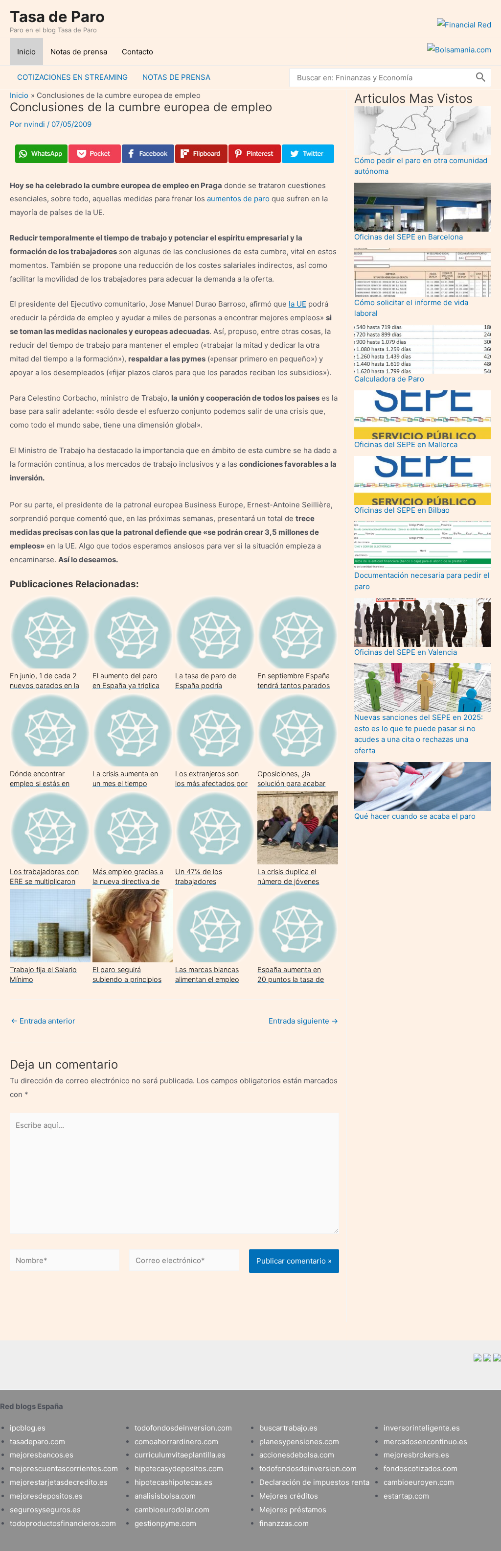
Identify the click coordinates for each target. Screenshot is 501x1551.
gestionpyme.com (165, 1523)
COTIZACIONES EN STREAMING (72, 77)
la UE (297, 304)
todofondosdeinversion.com (183, 1427)
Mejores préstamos (292, 1509)
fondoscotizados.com (420, 1468)
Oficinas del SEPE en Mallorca (405, 444)
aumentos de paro (238, 198)
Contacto (137, 51)
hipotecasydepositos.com (179, 1468)
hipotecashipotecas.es (173, 1482)
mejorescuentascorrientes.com (64, 1468)
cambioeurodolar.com (172, 1509)
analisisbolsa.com (165, 1496)
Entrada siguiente (303, 1021)
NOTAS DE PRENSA (176, 77)
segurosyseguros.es (45, 1509)
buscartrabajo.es (288, 1427)
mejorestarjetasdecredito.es (59, 1482)
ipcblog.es (28, 1427)
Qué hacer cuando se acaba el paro (415, 816)
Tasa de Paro (57, 16)
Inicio (26, 51)
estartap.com (406, 1496)
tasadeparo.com (37, 1441)
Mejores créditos (288, 1496)
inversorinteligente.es (422, 1427)
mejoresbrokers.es (416, 1454)
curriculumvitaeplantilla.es (180, 1454)
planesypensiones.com (299, 1441)
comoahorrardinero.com (176, 1441)
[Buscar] (481, 78)
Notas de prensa (78, 51)
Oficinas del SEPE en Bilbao (402, 510)
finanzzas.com (284, 1523)
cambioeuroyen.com (419, 1482)
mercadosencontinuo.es (425, 1441)
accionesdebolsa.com (296, 1454)
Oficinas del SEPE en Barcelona (408, 236)
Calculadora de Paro (389, 378)
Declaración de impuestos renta (314, 1482)
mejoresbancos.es (41, 1454)
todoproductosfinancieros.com (63, 1523)
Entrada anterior (43, 1021)
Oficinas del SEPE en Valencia (405, 652)
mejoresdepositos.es (46, 1496)
